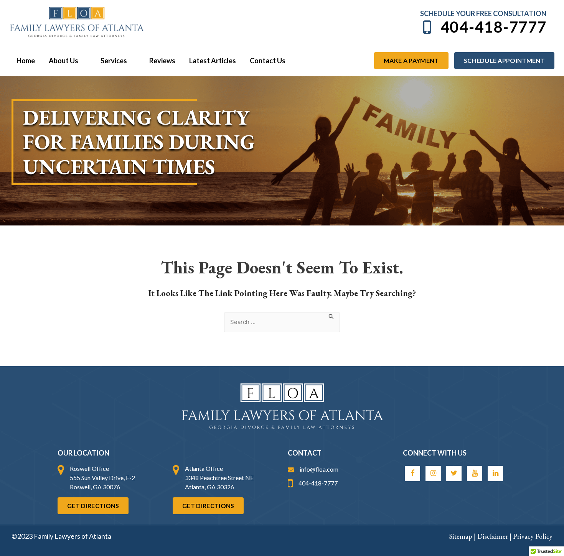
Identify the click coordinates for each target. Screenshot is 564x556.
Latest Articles (212, 60)
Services (114, 60)
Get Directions (93, 505)
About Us (63, 60)
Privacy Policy (532, 536)
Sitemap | (463, 536)
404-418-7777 (493, 27)
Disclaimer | (495, 536)
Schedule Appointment (504, 60)
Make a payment (411, 60)
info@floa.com (319, 469)
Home (25, 60)
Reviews (162, 60)
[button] (82, 60)
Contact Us (267, 60)
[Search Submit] (331, 316)
